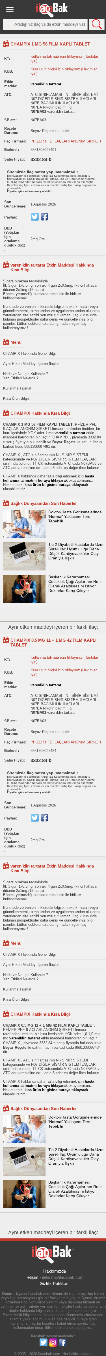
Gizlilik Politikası (55, 1283)
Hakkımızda (54, 1271)
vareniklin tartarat (46, 84)
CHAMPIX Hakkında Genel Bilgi (29, 353)
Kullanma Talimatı (18, 388)
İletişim (31, 1277)
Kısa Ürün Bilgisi (17, 398)
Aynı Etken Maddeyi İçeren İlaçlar (31, 364)
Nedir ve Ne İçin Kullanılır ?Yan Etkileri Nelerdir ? (25, 376)
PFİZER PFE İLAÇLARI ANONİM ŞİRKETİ (66, 141)
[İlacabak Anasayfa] (53, 10)
